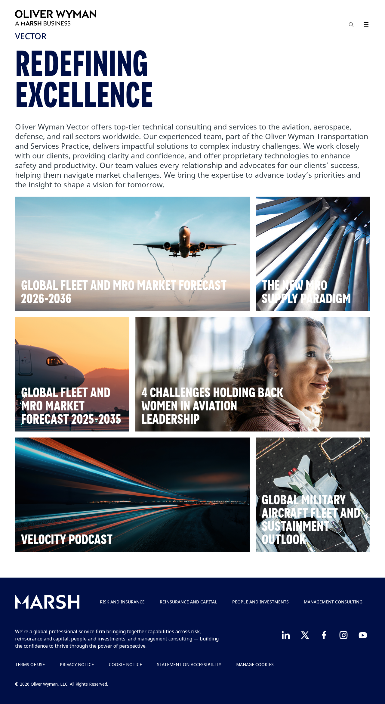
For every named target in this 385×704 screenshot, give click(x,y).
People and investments (260, 602)
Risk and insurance (122, 602)
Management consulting (333, 602)
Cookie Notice (125, 664)
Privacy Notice (77, 664)
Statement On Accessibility (189, 664)
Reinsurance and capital (188, 602)
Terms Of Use (30, 664)
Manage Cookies (255, 664)
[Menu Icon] (364, 23)
